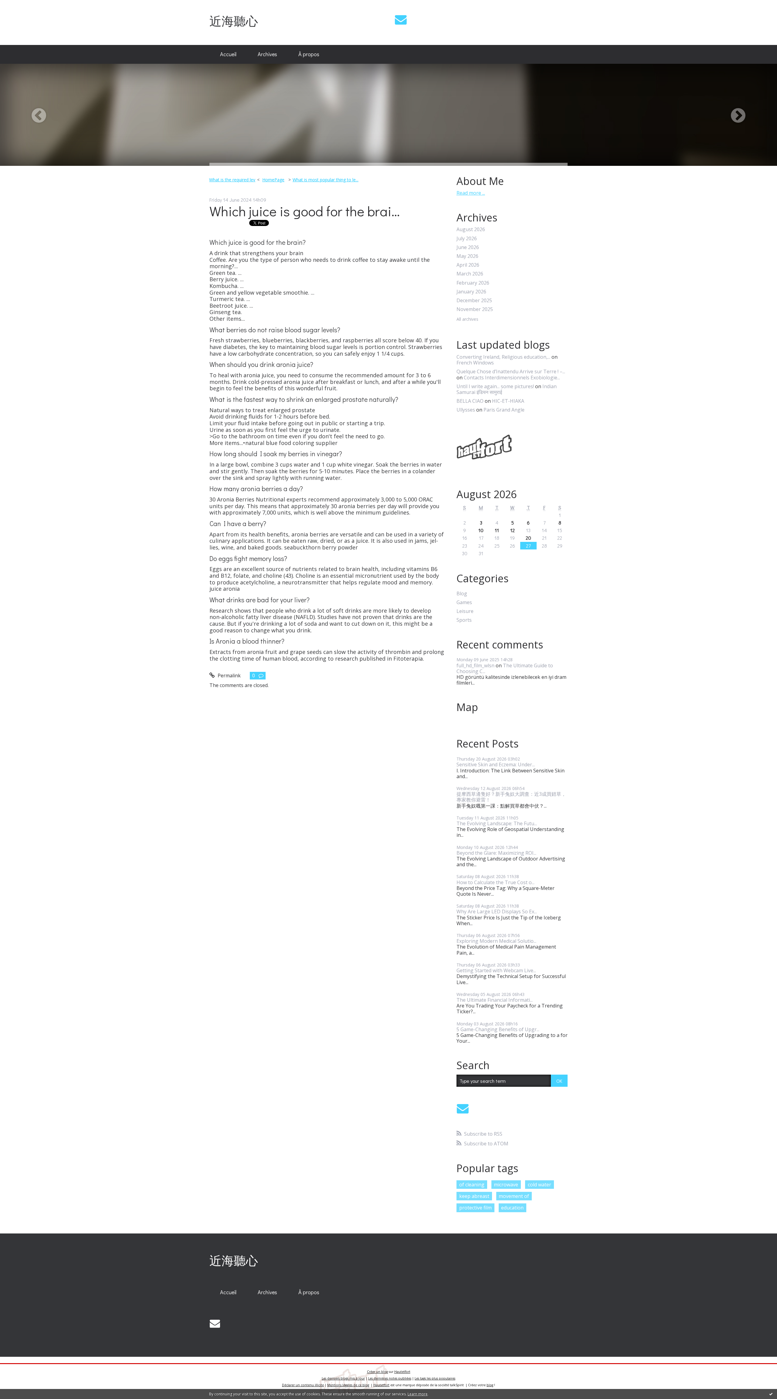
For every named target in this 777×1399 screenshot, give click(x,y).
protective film (475, 1207)
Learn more (418, 1394)
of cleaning (471, 1184)
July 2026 (466, 238)
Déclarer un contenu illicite (303, 1385)
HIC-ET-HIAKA (508, 401)
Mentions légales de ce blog (348, 1385)
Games (464, 602)
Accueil (228, 54)
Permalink (228, 675)
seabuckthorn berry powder (321, 547)
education (512, 1207)
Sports (464, 620)
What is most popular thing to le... (325, 180)
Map (467, 707)
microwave (506, 1184)
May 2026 (467, 256)
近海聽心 (233, 21)
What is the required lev (232, 180)
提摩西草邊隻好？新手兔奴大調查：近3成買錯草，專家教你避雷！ (511, 797)
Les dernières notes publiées (389, 1378)
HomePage (273, 180)
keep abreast (474, 1196)
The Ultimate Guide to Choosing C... (504, 668)
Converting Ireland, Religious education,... (503, 357)
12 (512, 530)
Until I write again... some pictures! (495, 386)
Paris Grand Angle (504, 409)
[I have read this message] (771, 1393)
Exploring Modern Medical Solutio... (496, 941)
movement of (514, 1196)
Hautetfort (402, 1372)
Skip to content (20, 5)
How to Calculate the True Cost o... (495, 882)
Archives (267, 54)
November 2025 (474, 309)
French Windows (475, 362)
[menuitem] (228, 54)
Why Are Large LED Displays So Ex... (496, 911)
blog (490, 1385)
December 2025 (474, 300)
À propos (308, 54)
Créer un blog (377, 1372)
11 (497, 530)
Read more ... (470, 193)
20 (528, 538)
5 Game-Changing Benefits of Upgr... (497, 1029)
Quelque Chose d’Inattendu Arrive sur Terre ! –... (510, 371)
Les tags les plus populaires (435, 1378)
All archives (467, 319)
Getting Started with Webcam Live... (496, 970)
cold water (539, 1184)
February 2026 (472, 283)
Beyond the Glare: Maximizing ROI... (496, 853)
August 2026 (470, 229)
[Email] (401, 20)
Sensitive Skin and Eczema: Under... (495, 764)
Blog (461, 594)
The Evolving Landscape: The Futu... (496, 823)
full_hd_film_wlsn (475, 665)
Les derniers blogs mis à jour (343, 1378)
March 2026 (469, 274)
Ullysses (465, 409)
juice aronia (224, 588)
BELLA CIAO (470, 401)
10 (481, 530)
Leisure (464, 611)
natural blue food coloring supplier (291, 442)
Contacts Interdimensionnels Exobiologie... (512, 377)
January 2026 (471, 292)
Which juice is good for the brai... (304, 211)
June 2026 (467, 247)
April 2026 (467, 265)
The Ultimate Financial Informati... (494, 1000)
